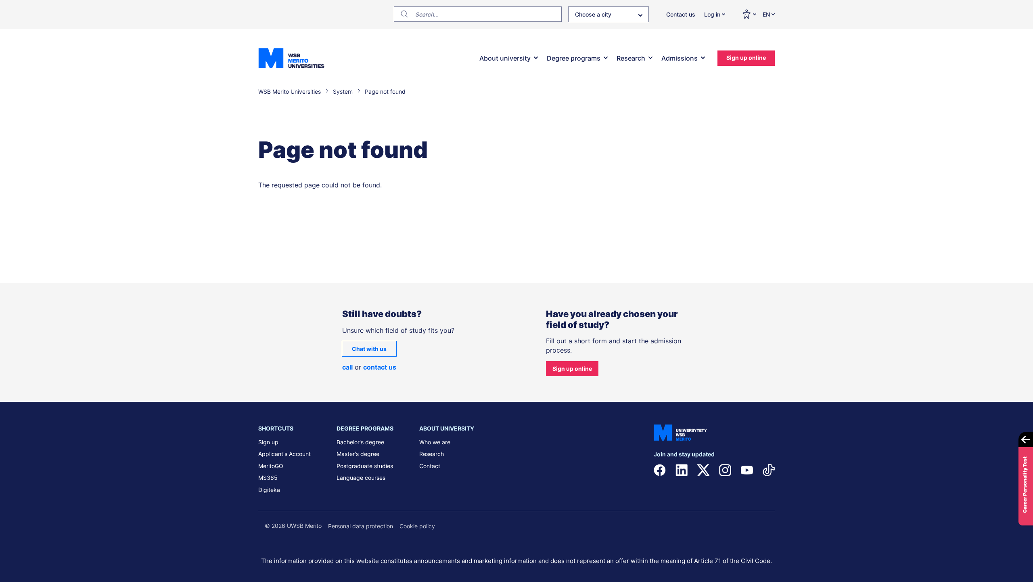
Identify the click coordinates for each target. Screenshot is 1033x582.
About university (505, 58)
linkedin (681, 470)
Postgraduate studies (365, 465)
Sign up (268, 442)
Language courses (361, 477)
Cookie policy (417, 526)
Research (631, 58)
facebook (660, 470)
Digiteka (269, 489)
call (347, 367)
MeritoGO (270, 465)
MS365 (268, 477)
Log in (712, 14)
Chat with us (369, 348)
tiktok (769, 470)
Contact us (680, 14)
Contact (429, 465)
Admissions (679, 58)
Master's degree (358, 453)
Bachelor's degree (360, 442)
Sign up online (746, 57)
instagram (725, 470)
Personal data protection (360, 526)
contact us (379, 367)
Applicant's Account (284, 453)
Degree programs (573, 58)
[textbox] (608, 16)
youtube (747, 470)
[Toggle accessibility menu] (749, 14)
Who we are (434, 442)
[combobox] (608, 14)
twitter (703, 470)
